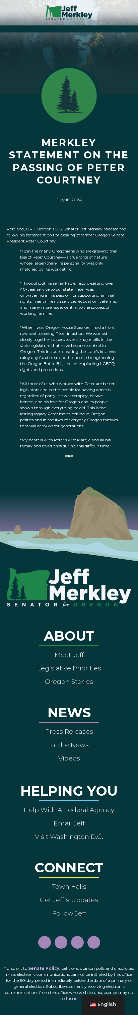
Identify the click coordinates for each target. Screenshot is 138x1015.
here (71, 998)
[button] (69, 27)
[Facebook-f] (44, 942)
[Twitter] (93, 942)
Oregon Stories (69, 681)
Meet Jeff (69, 654)
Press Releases (69, 731)
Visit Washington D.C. (69, 836)
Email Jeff (69, 823)
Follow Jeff (69, 913)
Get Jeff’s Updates (69, 899)
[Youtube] (77, 942)
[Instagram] (61, 942)
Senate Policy (43, 968)
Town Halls (69, 886)
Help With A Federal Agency (69, 809)
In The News (69, 744)
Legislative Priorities (69, 668)
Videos (69, 758)
